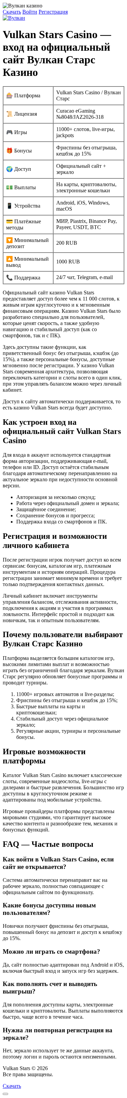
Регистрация (53, 12)
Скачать (12, 12)
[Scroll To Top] (5, 1094)
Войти (29, 12)
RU (58, 1074)
